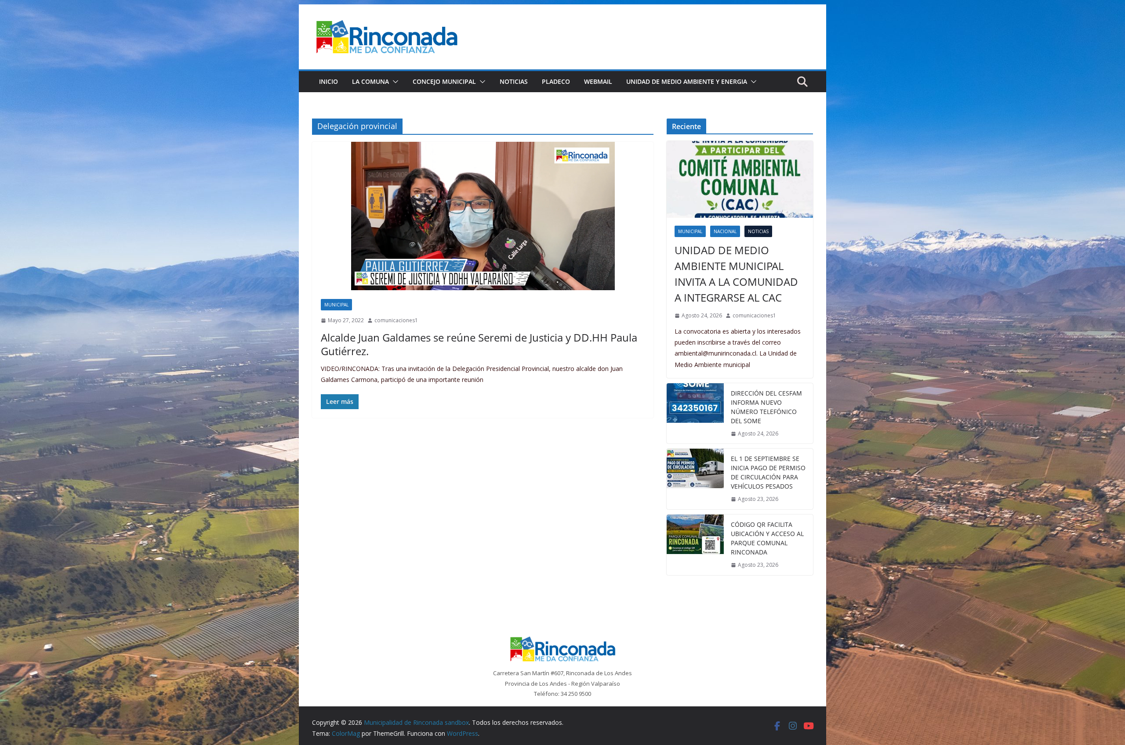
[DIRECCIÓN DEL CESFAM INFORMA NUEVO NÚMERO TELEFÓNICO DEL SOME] (695, 413)
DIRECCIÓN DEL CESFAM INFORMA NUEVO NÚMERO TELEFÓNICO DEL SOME (766, 407)
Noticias (514, 81)
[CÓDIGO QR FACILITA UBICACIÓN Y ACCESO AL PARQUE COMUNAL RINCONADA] (695, 545)
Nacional (725, 231)
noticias (758, 231)
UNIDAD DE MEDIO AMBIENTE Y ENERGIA (686, 81)
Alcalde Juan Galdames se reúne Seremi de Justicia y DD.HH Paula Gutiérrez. (479, 344)
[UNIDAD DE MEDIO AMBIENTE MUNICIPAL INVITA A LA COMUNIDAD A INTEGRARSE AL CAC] (740, 179)
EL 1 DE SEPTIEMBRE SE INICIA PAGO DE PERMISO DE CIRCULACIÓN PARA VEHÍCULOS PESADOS (768, 472)
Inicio (328, 81)
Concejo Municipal (444, 81)
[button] (394, 82)
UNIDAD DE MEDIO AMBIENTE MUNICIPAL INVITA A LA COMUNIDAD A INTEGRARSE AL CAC (736, 274)
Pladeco (556, 81)
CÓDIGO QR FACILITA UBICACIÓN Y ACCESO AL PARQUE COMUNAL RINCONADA (767, 538)
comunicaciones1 (396, 320)
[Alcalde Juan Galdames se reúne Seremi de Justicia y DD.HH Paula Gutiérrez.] (482, 216)
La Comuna (370, 81)
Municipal (336, 305)
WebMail (598, 81)
